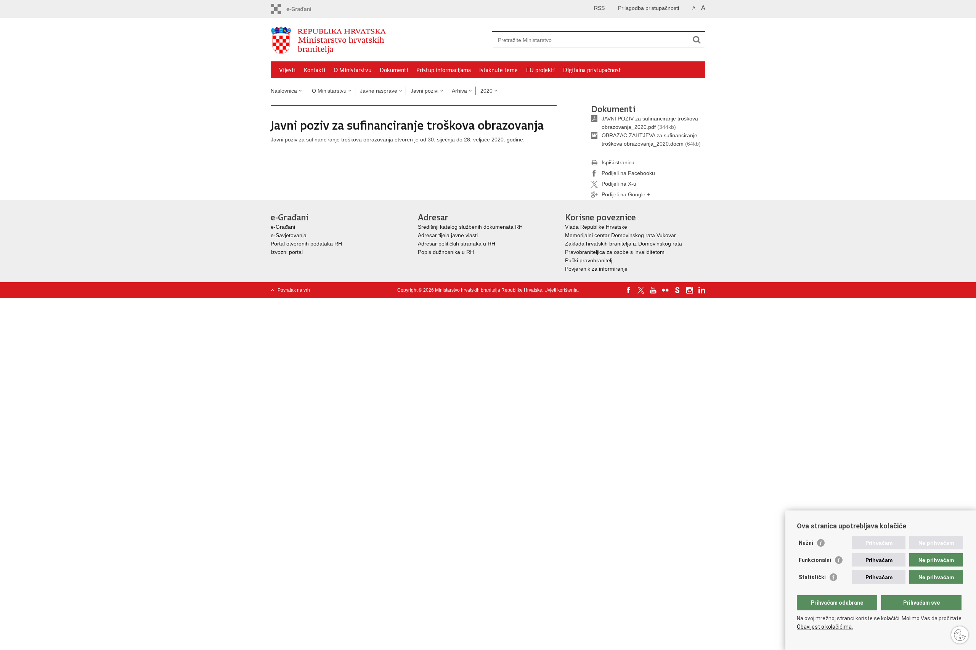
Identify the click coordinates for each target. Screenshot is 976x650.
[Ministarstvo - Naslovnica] (379, 40)
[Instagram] (689, 290)
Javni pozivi (424, 91)
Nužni (806, 543)
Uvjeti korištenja (561, 290)
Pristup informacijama (443, 70)
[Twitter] (640, 290)
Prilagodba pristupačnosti (648, 8)
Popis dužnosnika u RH (446, 252)
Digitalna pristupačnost (592, 70)
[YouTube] (653, 290)
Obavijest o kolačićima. (825, 627)
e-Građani (283, 227)
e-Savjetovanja (289, 235)
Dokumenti (394, 70)
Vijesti (287, 70)
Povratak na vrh (294, 290)
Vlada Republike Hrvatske (597, 227)
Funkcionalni (815, 560)
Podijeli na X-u (619, 184)
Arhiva (459, 91)
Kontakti (314, 70)
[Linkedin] (701, 290)
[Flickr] (665, 290)
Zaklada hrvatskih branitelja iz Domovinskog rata (623, 244)
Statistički (812, 577)
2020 (486, 91)
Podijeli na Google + (626, 194)
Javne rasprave (378, 91)
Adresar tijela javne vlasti (448, 235)
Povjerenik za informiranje (596, 269)
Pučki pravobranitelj (588, 260)
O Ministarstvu (352, 70)
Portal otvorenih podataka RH (306, 244)
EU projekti (540, 70)
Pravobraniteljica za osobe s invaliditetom (615, 252)
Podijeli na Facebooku (628, 173)
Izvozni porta (286, 252)
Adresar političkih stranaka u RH (456, 244)
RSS (599, 8)
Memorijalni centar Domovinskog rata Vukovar (620, 235)
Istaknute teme (498, 70)
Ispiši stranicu (618, 162)
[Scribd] (677, 290)
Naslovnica (284, 91)
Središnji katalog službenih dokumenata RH (470, 227)
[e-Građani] (303, 9)
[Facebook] (628, 290)
